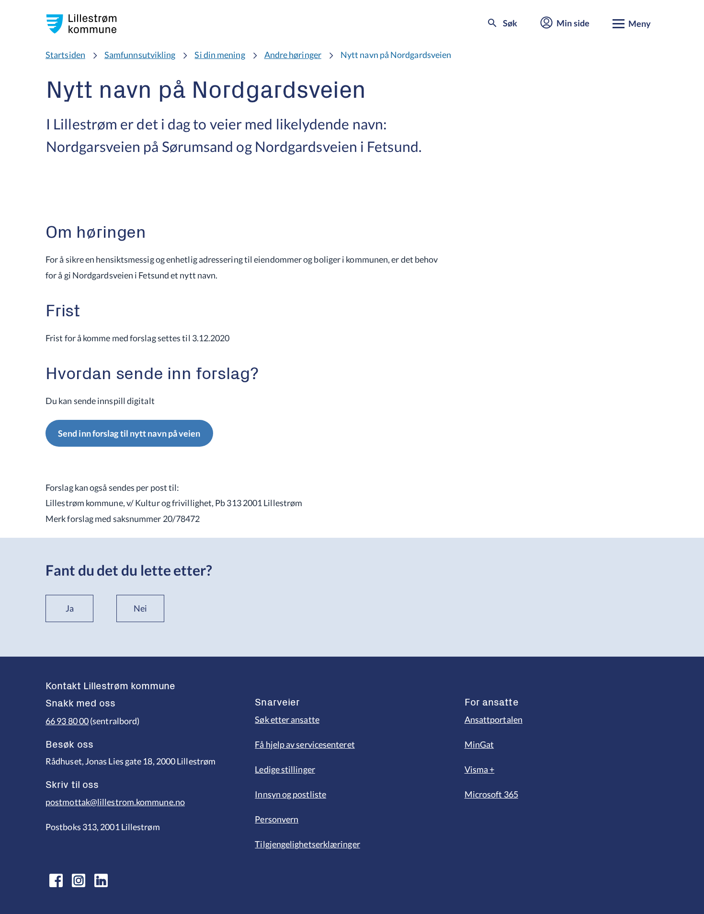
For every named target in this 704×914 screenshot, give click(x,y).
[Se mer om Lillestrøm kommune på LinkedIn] (101, 880)
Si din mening (219, 54)
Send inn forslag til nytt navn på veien (129, 433)
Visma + (480, 769)
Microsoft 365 (491, 794)
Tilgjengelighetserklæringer (307, 844)
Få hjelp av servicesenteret (304, 744)
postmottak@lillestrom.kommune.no (115, 802)
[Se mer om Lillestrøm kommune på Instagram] (78, 880)
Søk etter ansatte (287, 719)
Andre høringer (292, 54)
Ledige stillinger (285, 769)
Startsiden (65, 54)
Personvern (276, 819)
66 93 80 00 (67, 721)
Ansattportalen (493, 719)
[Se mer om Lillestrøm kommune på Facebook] (56, 880)
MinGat (479, 744)
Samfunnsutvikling (140, 54)
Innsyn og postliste (290, 794)
